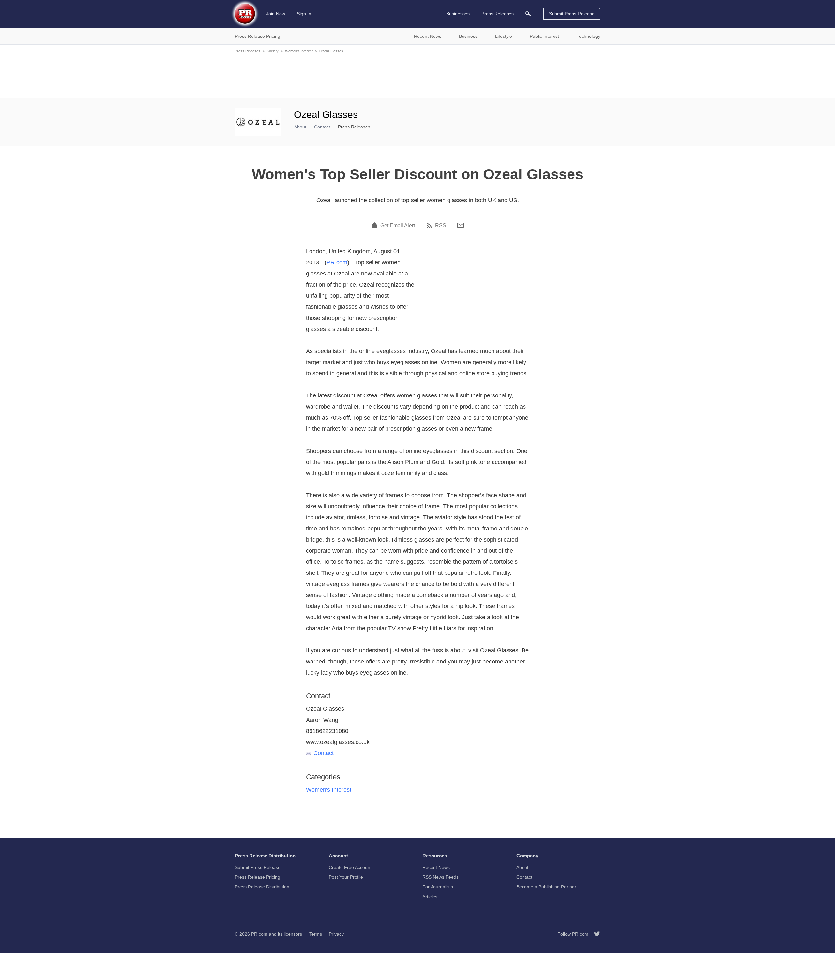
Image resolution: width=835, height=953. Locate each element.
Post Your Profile (346, 877)
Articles (429, 896)
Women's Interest (299, 51)
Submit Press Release (572, 13)
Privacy (336, 934)
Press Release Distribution (262, 886)
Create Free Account (350, 867)
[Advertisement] (417, 75)
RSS (440, 225)
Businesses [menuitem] (458, 13)
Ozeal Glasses (331, 51)
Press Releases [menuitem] (497, 13)
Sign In (304, 13)
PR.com (336, 262)
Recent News (436, 867)
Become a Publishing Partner (546, 886)
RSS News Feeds (440, 877)
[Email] (460, 225)
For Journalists (437, 886)
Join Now (275, 13)
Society (273, 51)
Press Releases (247, 51)
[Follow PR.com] (594, 934)
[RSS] (430, 226)
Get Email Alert (397, 225)
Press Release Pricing (257, 877)
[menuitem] (528, 14)
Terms (315, 934)
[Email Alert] (375, 226)
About (300, 126)
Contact (322, 126)
